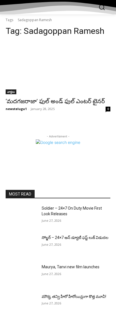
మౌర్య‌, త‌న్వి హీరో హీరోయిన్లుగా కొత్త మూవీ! (74, 296)
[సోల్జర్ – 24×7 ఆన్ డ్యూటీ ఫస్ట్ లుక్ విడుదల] (21, 246)
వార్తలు (11, 92)
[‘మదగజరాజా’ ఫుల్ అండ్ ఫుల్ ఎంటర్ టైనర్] (58, 68)
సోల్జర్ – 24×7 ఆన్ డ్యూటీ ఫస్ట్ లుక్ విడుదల (75, 237)
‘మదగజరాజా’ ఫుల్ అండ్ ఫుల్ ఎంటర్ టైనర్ (55, 101)
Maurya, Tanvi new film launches (70, 267)
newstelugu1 (16, 109)
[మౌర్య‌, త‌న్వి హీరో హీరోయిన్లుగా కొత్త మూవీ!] (21, 305)
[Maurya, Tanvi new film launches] (21, 275)
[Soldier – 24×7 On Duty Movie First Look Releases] (21, 217)
